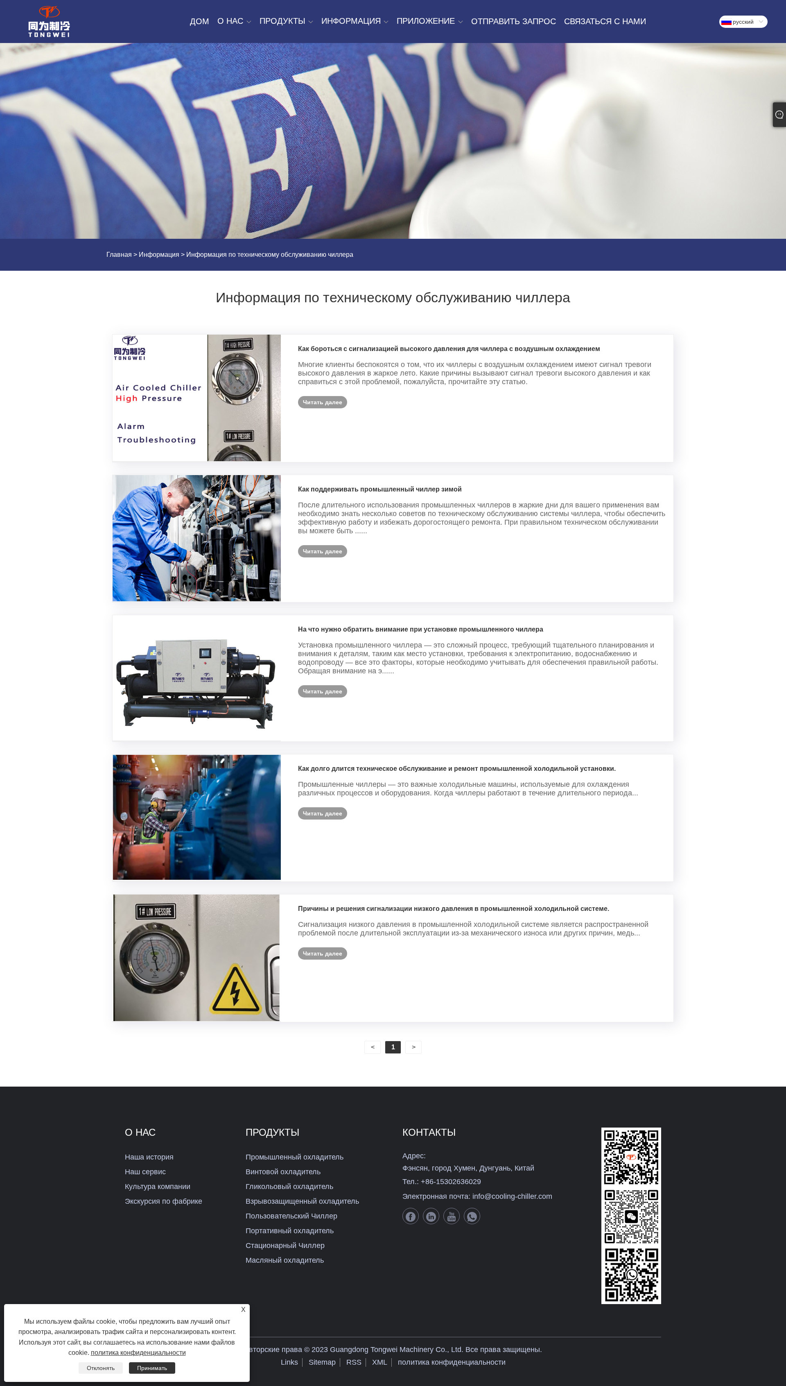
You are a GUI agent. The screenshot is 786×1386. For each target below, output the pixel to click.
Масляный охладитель (285, 1260)
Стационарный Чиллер (285, 1245)
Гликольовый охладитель (289, 1186)
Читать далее (322, 402)
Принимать (152, 1368)
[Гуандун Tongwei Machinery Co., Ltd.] (48, 21)
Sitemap (322, 1362)
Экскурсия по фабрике (163, 1201)
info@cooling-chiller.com (512, 1196)
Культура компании (157, 1186)
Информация (159, 254)
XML (379, 1362)
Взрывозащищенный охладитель (302, 1201)
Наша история (149, 1157)
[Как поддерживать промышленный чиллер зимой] (197, 538)
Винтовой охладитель (283, 1172)
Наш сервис (145, 1172)
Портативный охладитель (290, 1231)
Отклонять (101, 1368)
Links (289, 1362)
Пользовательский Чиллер (291, 1216)
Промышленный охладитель (294, 1157)
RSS (353, 1362)
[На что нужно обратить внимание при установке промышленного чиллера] (197, 678)
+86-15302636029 (451, 1182)
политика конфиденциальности (452, 1362)
